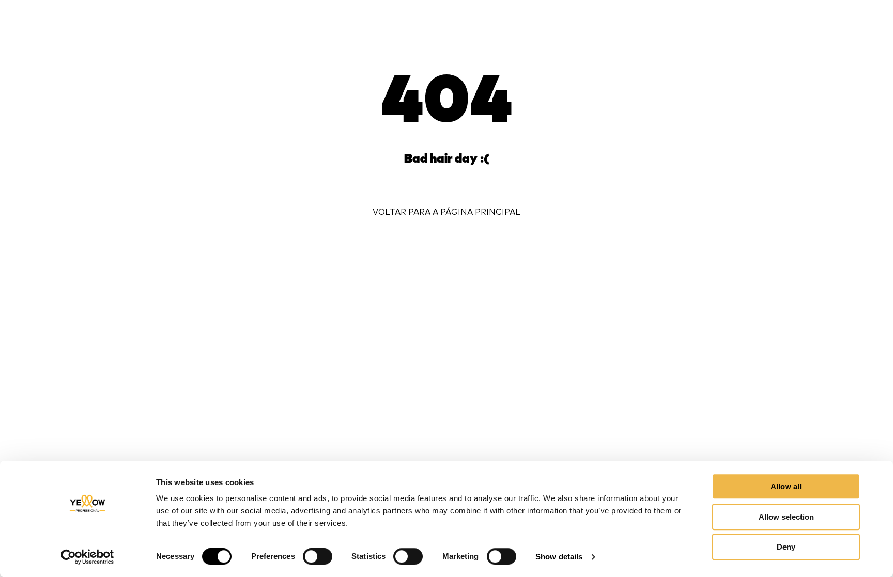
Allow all (786, 486)
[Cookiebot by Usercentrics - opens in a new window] (87, 557)
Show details (558, 556)
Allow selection (786, 516)
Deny (786, 546)
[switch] (317, 556)
